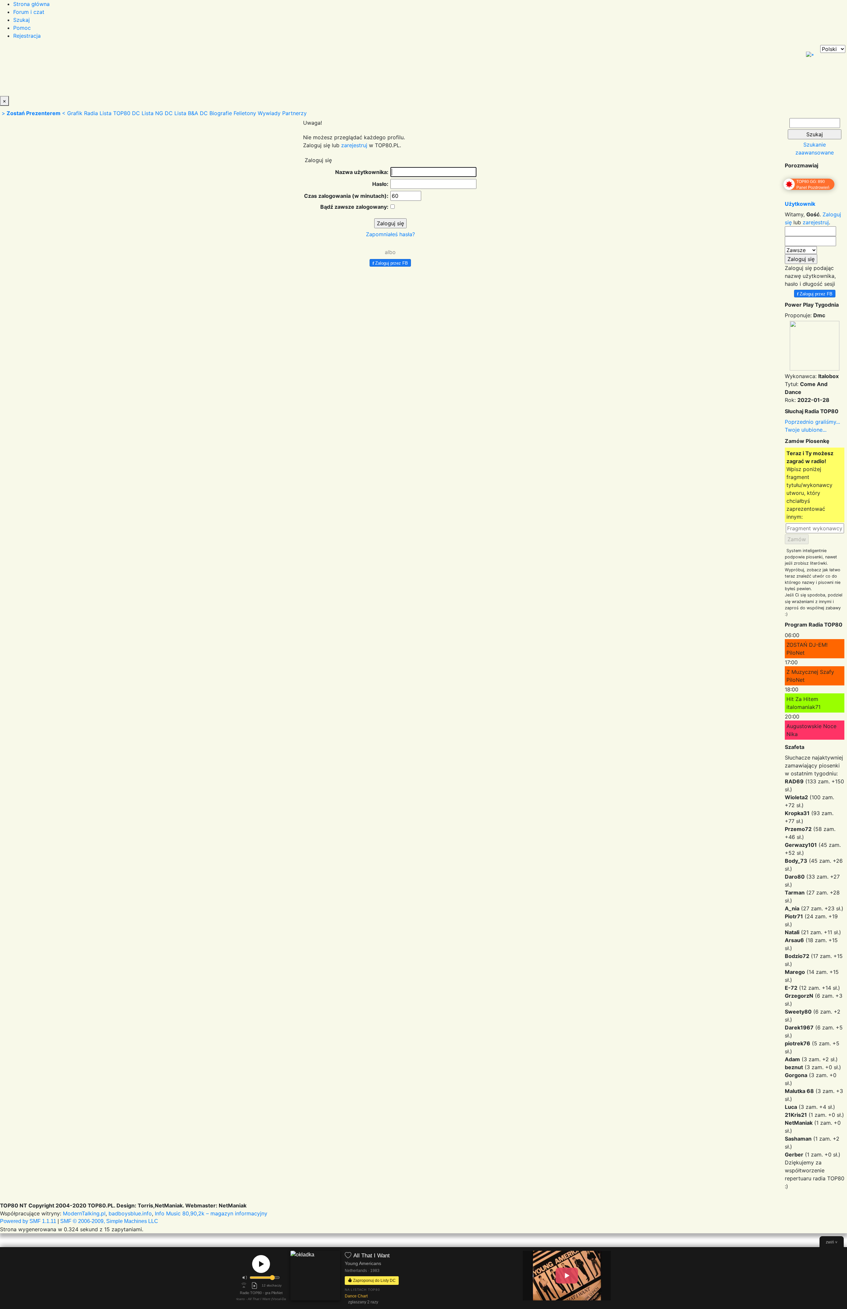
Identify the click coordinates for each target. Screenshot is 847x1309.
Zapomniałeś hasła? (390, 234)
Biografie (220, 113)
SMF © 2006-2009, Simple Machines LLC (109, 1221)
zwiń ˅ (831, 1242)
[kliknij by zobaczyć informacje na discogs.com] (315, 1278)
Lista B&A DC (191, 113)
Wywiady (269, 113)
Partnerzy (294, 113)
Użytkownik (800, 203)
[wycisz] (245, 1278)
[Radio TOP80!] (154, 70)
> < (34, 113)
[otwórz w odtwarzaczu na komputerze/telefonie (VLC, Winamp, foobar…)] (254, 1285)
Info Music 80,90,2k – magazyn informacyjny (211, 1213)
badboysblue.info (130, 1213)
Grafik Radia (82, 113)
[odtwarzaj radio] (261, 1264)
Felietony (245, 113)
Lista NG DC (157, 113)
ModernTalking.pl (84, 1213)
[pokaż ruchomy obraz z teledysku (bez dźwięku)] (567, 1276)
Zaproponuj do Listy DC (374, 1280)
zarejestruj (354, 145)
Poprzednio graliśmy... (812, 421)
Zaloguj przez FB (390, 263)
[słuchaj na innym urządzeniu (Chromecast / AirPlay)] (243, 1285)
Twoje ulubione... (805, 429)
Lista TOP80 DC (120, 113)
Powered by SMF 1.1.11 (28, 1221)
